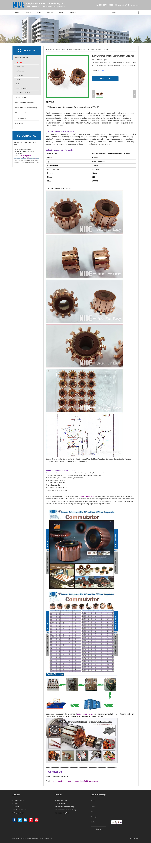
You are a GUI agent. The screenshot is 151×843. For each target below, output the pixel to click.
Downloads (19, 123)
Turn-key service (21, 97)
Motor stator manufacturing (24, 102)
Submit (98, 829)
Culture (15, 803)
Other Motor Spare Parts (23, 92)
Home (17, 12)
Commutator (19, 62)
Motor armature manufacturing (26, 107)
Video (61, 12)
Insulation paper (21, 71)
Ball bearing (19, 75)
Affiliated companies (19, 810)
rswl (137, 838)
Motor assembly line (22, 113)
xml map (49, 838)
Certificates (16, 807)
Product (50, 12)
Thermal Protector (21, 88)
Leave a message (98, 795)
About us (28, 12)
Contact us (72, 12)
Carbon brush (20, 66)
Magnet (18, 79)
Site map (43, 838)
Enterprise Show (18, 813)
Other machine (20, 118)
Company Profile (18, 800)
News (39, 12)
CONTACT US (105, 78)
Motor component (21, 57)
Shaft (17, 84)
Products (69, 49)
